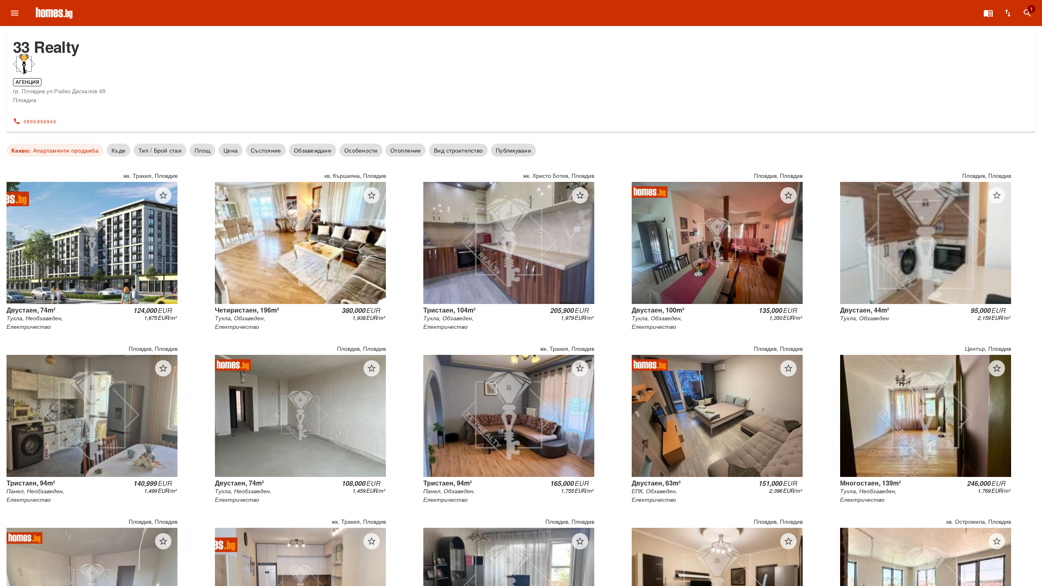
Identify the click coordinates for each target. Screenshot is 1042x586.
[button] (163, 195)
